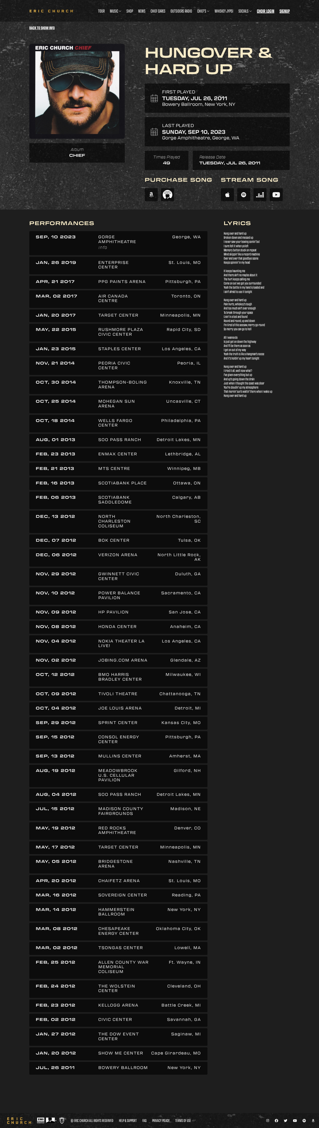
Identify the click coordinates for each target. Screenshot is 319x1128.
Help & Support (128, 1120)
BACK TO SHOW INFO (42, 28)
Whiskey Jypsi (224, 11)
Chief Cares (158, 11)
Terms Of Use (183, 1120)
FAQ (144, 1120)
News (141, 11)
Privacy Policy (160, 1120)
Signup (285, 10)
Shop (130, 11)
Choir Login (265, 10)
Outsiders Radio (181, 11)
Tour (101, 11)
